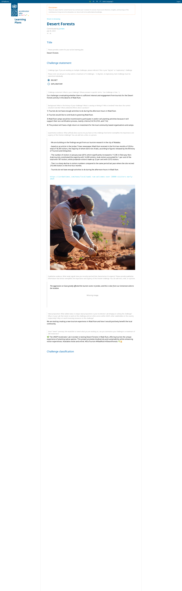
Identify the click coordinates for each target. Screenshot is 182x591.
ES (93, 1)
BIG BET (54, 80)
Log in (178, 1)
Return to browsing (53, 19)
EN (90, 1)
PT (100, 1)
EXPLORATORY (57, 84)
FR (97, 1)
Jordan (61, 28)
